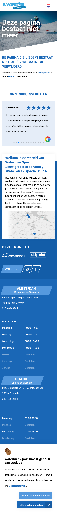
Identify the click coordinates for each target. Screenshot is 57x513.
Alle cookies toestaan (32, 505)
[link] (13, 255)
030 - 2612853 (10, 398)
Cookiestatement (17, 485)
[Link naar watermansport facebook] (36, 269)
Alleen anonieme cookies (36, 495)
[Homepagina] (14, 5)
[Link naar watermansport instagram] (27, 269)
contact (12, 76)
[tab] (14, 142)
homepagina (44, 72)
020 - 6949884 (10, 308)
